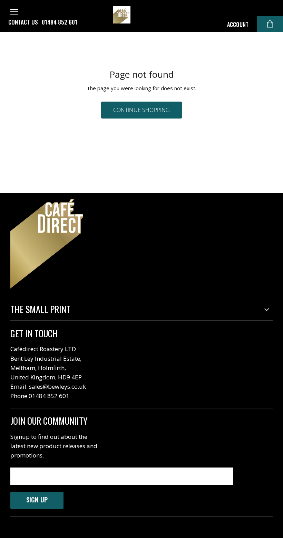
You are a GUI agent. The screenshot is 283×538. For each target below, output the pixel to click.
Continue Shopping (141, 110)
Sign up (37, 499)
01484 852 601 (59, 22)
